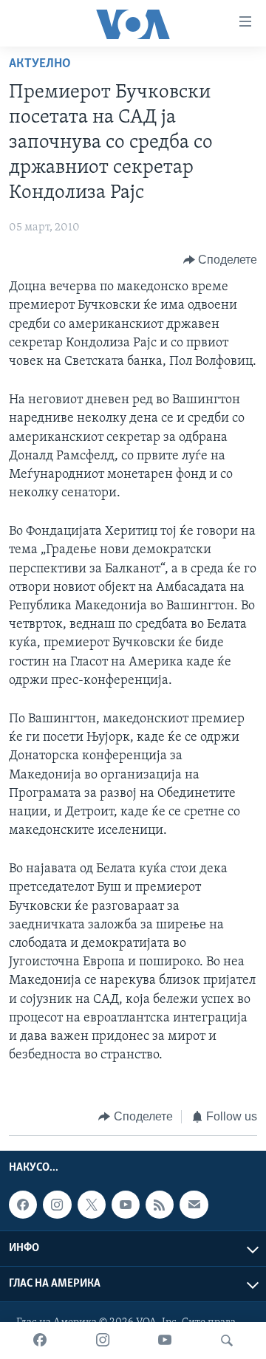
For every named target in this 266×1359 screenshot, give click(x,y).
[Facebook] (40, 1340)
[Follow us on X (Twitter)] (92, 1205)
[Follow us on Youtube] (126, 1205)
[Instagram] (103, 1340)
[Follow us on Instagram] (57, 1205)
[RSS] (160, 1205)
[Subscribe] (194, 1205)
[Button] (220, 260)
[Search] (227, 1340)
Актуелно (40, 64)
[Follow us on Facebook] (23, 1205)
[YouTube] (165, 1340)
